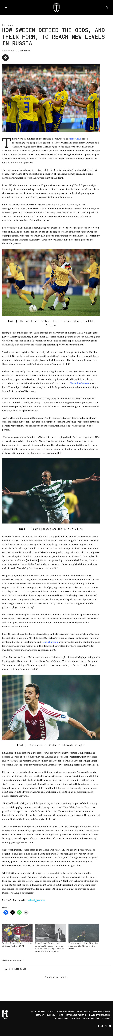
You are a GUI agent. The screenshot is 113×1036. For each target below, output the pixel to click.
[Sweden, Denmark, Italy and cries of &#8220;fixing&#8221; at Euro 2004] (17, 933)
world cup (20, 960)
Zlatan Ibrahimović (80, 383)
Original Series (61, 1019)
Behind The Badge (65, 1011)
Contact (40, 1015)
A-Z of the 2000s (38, 1011)
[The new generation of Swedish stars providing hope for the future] (83, 933)
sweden (10, 960)
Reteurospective (91, 1019)
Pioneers (76, 1019)
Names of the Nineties (99, 1015)
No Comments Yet (17, 969)
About (51, 1011)
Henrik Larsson (49, 641)
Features (7, 25)
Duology (51, 1015)
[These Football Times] (56, 7)
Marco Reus (75, 138)
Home (60, 1015)
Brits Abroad (83, 1011)
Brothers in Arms (101, 1011)
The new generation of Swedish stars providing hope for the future (83, 946)
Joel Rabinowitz (23, 50)
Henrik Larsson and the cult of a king (51, 529)
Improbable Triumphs (76, 1015)
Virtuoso (106, 1019)
